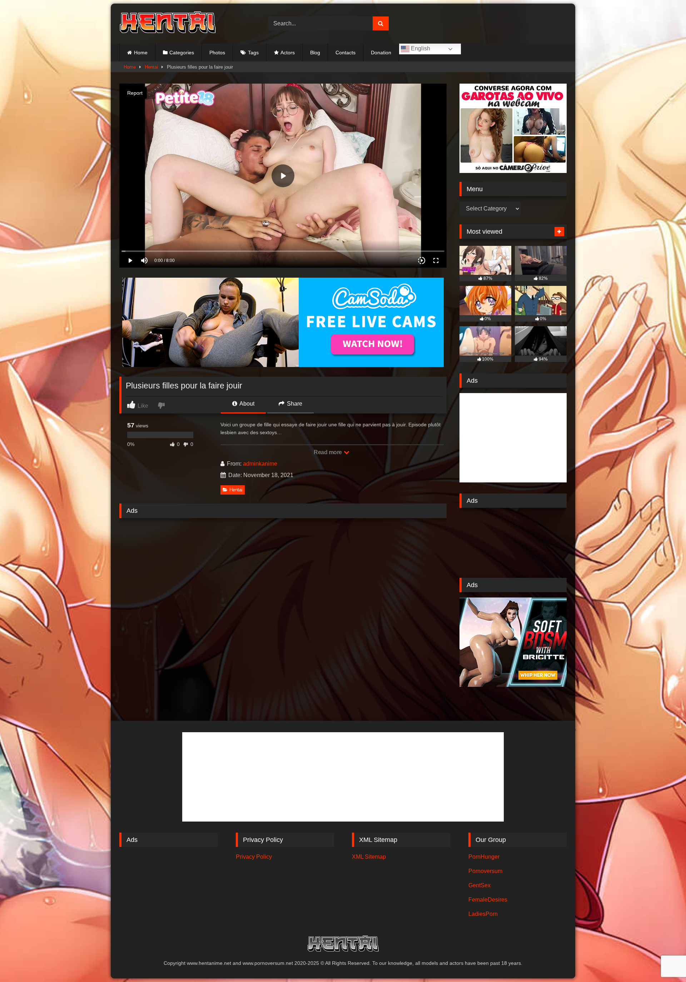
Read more (328, 452)
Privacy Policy (254, 857)
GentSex (479, 885)
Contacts (345, 52)
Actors (287, 52)
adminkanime (260, 464)
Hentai (151, 67)
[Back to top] (664, 961)
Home (141, 52)
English (419, 48)
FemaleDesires (487, 900)
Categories (181, 52)
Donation (381, 52)
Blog (315, 52)
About (246, 404)
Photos (217, 52)
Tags (253, 52)
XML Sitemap (369, 857)
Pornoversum (485, 871)
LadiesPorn (483, 914)
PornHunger (483, 857)
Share (293, 404)
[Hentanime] (167, 23)
